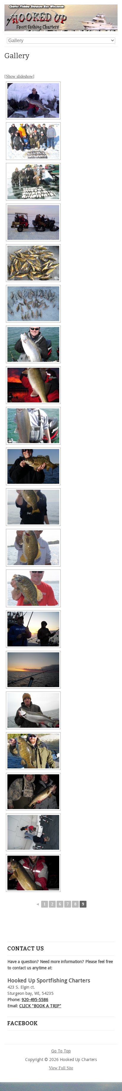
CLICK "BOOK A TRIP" (40, 1005)
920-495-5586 (35, 999)
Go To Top (61, 1051)
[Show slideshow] (19, 76)
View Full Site (61, 1068)
